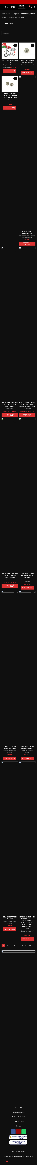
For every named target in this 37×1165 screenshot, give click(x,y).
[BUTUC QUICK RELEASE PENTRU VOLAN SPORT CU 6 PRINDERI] (10, 324)
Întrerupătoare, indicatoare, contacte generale (27, 236)
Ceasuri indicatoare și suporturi (27, 66)
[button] (9, 71)
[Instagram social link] (18, 1)
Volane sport (9, 408)
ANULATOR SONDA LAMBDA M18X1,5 (27, 61)
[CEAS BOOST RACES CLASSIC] (10, 838)
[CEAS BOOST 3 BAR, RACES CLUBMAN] (10, 668)
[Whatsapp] (23, 1131)
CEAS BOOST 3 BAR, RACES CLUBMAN (10, 747)
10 (26, 945)
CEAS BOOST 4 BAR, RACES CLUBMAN (27, 747)
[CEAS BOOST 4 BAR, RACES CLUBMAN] (27, 668)
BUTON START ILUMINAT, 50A (27, 232)
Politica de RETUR (18, 1117)
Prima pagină (6, 14)
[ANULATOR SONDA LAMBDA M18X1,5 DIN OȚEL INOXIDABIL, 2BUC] (10, 84)
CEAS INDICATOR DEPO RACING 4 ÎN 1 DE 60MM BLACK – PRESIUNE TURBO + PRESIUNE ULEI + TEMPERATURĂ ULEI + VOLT (27, 923)
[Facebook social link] (16, 1)
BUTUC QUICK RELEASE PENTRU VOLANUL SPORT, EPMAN (10, 575)
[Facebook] (13, 1131)
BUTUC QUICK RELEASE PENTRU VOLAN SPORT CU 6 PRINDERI (10, 404)
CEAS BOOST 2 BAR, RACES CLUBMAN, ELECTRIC (27, 575)
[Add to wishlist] (15, 45)
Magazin (16, 14)
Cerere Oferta (21, 6)
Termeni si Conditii (18, 1112)
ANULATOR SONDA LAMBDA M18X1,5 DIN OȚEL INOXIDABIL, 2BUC (10, 96)
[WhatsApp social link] (21, 1)
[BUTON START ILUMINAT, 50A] (27, 153)
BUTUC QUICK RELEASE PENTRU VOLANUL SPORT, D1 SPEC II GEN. (27, 404)
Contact (18, 1126)
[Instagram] (18, 1131)
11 (30, 945)
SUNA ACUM (13, 6)
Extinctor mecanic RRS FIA (10, 61)
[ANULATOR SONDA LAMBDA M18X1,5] (27, 51)
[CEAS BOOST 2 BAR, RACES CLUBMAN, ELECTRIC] (27, 495)
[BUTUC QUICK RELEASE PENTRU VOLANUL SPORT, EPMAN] (10, 495)
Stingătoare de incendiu (10, 65)
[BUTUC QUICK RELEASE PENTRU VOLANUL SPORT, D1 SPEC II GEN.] (27, 324)
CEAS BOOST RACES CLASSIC (10, 918)
